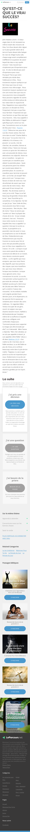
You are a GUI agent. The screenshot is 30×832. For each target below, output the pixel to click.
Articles (4, 810)
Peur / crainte (20, 792)
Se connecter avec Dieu (8, 779)
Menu (27, 2)
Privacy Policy (6, 765)
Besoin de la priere (15, 488)
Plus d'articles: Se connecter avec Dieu (14, 537)
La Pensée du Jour (14, 553)
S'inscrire (15, 597)
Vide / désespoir (20, 786)
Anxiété (4, 786)
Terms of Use (6, 767)
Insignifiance (6, 783)
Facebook (5, 825)
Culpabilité (19, 789)
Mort (17, 780)
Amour (18, 795)
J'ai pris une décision (15, 404)
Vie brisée (5, 795)
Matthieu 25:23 (14, 339)
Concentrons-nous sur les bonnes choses (12, 524)
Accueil (4, 804)
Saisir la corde (7, 530)
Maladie (18, 783)
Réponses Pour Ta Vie (8, 807)
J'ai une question (15, 448)
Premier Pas (6, 816)
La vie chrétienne (8, 550)
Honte (17, 777)
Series (4, 813)
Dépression (5, 789)
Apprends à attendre (10, 518)
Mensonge (5, 792)
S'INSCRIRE (15, 725)
